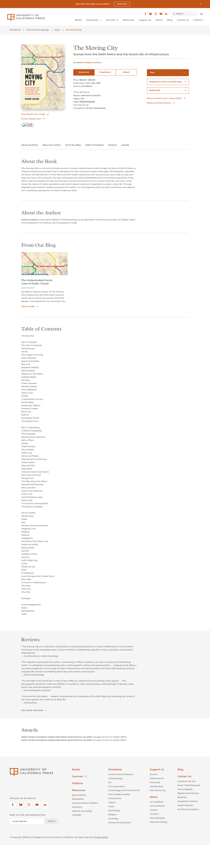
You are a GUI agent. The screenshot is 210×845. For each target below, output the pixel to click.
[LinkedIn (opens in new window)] (166, 13)
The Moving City (74, 29)
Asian (57, 29)
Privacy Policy (101, 837)
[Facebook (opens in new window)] (145, 13)
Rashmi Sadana (84, 62)
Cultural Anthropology (37, 29)
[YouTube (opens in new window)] (160, 13)
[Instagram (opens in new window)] (155, 13)
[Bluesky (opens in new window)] (150, 13)
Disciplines (15, 29)
